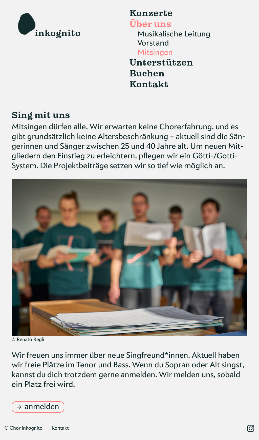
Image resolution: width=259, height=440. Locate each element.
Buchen (147, 73)
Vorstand (153, 43)
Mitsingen (155, 52)
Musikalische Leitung (173, 34)
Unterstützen (161, 62)
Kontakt (149, 84)
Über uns (150, 24)
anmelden (42, 406)
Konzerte (151, 13)
